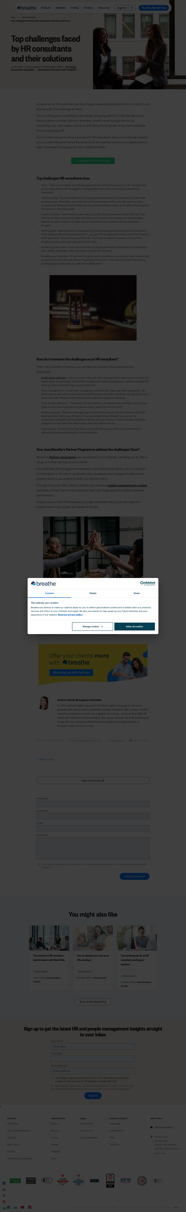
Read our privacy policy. (70, 614)
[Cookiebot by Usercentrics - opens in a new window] (142, 583)
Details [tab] (93, 593)
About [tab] (137, 593)
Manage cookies (91, 626)
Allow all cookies (134, 626)
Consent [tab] (49, 593)
